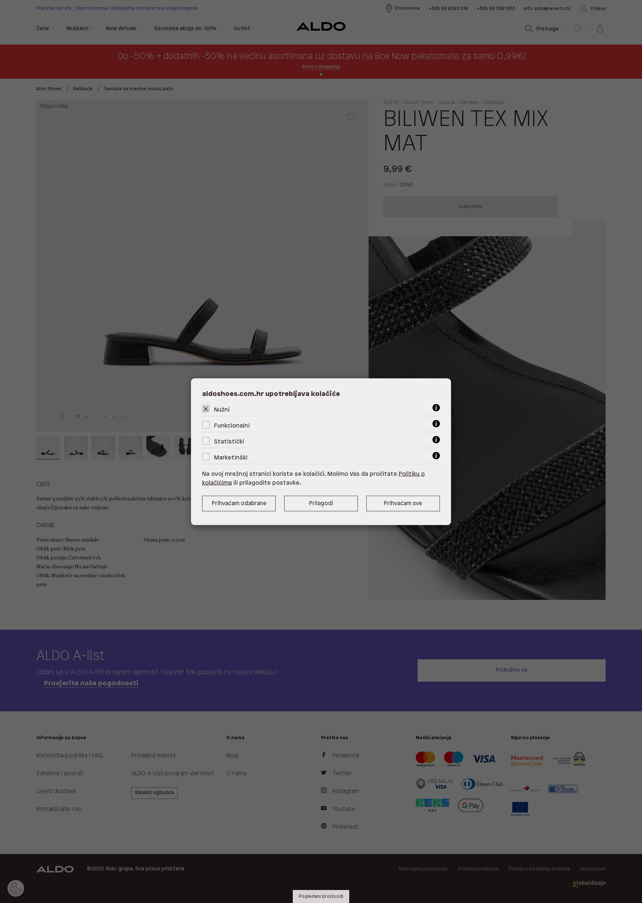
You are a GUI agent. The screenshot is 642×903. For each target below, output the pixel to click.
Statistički (229, 441)
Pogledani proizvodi (321, 896)
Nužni (222, 409)
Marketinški (230, 457)
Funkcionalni (232, 425)
